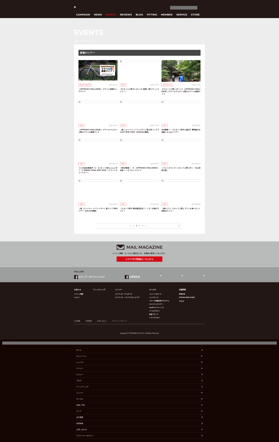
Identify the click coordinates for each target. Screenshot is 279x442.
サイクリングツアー (156, 304)
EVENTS (111, 14)
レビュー (77, 297)
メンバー (79, 393)
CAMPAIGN (83, 14)
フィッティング (99, 289)
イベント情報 (78, 294)
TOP (76, 41)
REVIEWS (126, 14)
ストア (79, 411)
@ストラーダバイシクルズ (92, 277)
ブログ (181, 301)
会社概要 (77, 321)
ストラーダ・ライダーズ (123, 294)
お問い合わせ (101, 321)
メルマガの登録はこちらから (139, 259)
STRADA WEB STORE (187, 297)
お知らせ (77, 289)
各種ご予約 (80, 405)
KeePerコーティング (156, 307)
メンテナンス (153, 297)
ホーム (79, 350)
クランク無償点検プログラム (159, 301)
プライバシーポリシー (119, 321)
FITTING (152, 14)
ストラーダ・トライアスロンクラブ (127, 297)
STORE (195, 14)
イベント (79, 368)
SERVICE (181, 14)
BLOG (139, 14)
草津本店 (182, 294)
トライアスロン (154, 317)
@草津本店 (134, 277)
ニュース (79, 362)
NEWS (98, 14)
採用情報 (89, 321)
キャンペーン (81, 356)
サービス (79, 399)
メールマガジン (154, 311)
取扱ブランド (153, 314)
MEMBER (166, 14)
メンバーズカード (155, 294)
